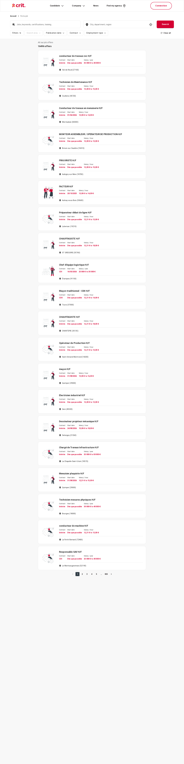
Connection (161, 6)
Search (165, 24)
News (96, 6)
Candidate (55, 6)
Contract (74, 33)
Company (76, 6)
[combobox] (118, 25)
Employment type (94, 33)
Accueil (13, 16)
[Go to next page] (111, 574)
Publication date (53, 33)
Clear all (167, 33)
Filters (15, 33)
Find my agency (114, 6)
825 (106, 574)
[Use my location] (150, 24)
